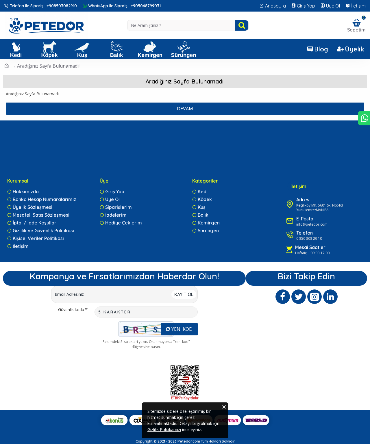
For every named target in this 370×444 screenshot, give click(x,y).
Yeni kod (182, 329)
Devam (185, 108)
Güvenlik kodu (71, 309)
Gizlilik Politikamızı (164, 429)
